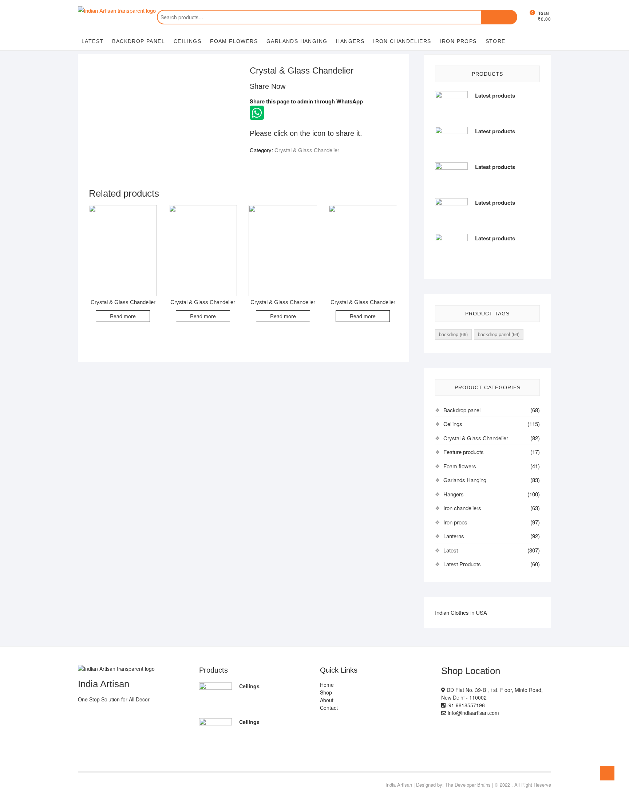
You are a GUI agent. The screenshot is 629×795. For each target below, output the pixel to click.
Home (327, 684)
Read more (123, 316)
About (326, 700)
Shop (326, 692)
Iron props (458, 41)
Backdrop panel (138, 41)
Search (499, 17)
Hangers (350, 41)
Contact (329, 707)
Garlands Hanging (296, 41)
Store (496, 41)
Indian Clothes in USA (461, 612)
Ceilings (187, 41)
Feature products (463, 452)
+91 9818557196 (465, 705)
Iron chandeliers (402, 41)
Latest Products (462, 564)
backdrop (453, 334)
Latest (92, 41)
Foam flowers (234, 41)
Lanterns (453, 536)
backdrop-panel (498, 334)
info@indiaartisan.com (472, 712)
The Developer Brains (468, 784)
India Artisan (398, 784)
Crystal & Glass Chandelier (306, 150)
